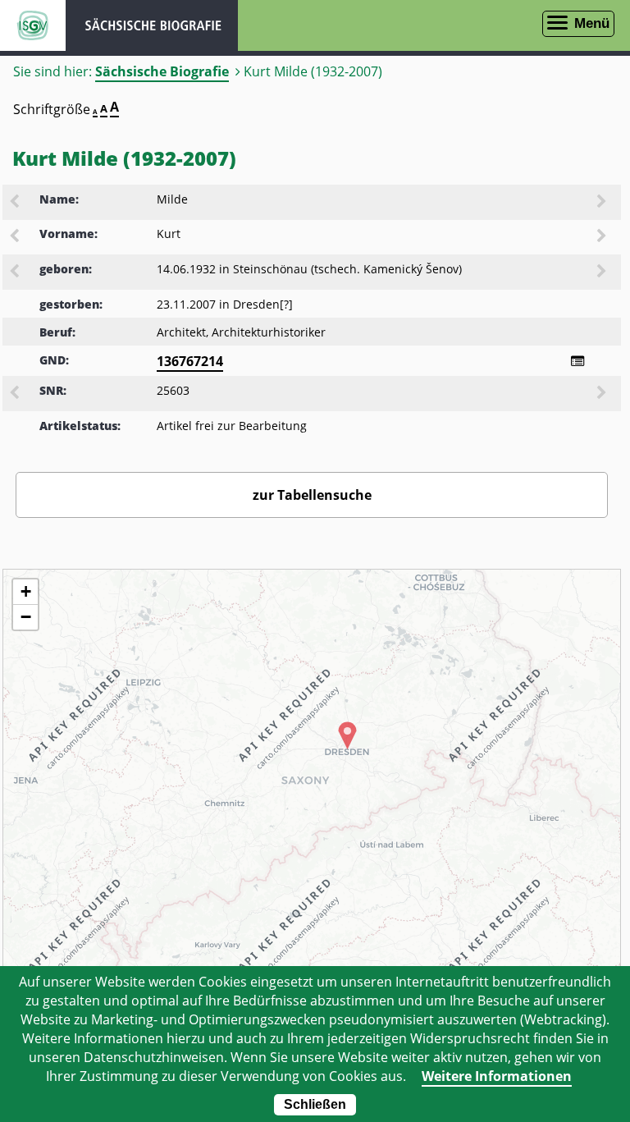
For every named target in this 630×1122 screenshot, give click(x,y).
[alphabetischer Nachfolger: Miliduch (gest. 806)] (602, 202)
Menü (591, 23)
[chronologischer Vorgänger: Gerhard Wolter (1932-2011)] (15, 272)
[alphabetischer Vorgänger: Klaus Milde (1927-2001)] (15, 202)
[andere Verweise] (577, 361)
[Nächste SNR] (602, 393)
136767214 (190, 361)
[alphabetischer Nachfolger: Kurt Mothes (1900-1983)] (602, 237)
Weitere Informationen (497, 1076)
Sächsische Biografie (162, 71)
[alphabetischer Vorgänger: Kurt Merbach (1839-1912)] (15, 237)
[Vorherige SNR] (15, 393)
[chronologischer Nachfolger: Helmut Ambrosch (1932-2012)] (602, 272)
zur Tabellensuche (312, 495)
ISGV (33, 25)
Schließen (315, 1104)
